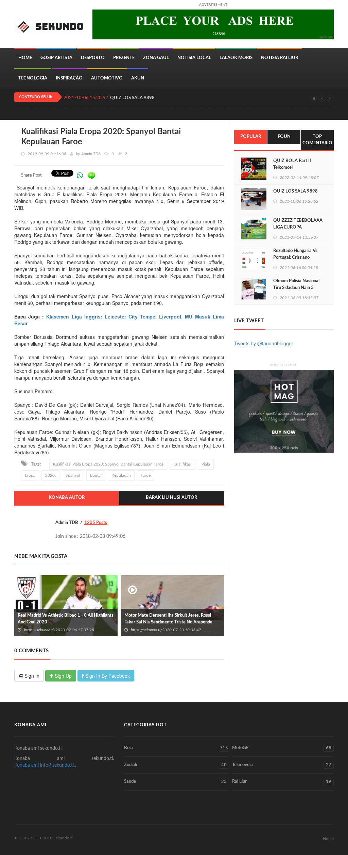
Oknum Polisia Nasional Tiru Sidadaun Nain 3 (296, 284)
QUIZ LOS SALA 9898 (132, 98)
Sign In (31, 675)
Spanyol (73, 475)
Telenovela (281, 765)
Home (25, 58)
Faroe (146, 475)
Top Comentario (317, 139)
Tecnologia (32, 78)
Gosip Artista (56, 58)
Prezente (124, 58)
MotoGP (281, 748)
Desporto (93, 58)
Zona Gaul (156, 58)
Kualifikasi (182, 464)
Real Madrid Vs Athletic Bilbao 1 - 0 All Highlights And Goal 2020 (66, 618)
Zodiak (175, 765)
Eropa (30, 475)
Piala (206, 464)
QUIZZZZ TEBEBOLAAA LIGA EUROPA (298, 224)
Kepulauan (121, 475)
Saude (175, 781)
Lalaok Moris (236, 58)
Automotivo (107, 78)
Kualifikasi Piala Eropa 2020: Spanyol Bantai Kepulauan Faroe (108, 464)
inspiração (69, 78)
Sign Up (62, 675)
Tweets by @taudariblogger (263, 343)
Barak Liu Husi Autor (171, 497)
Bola (176, 748)
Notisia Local (194, 58)
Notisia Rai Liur (279, 58)
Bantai (96, 475)
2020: (50, 475)
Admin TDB (91, 154)
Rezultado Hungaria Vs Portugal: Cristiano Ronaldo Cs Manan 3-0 (295, 258)
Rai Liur (281, 781)
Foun (284, 136)
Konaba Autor (67, 497)
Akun (137, 78)
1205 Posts (95, 523)
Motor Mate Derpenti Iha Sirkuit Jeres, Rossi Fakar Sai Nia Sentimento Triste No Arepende (168, 618)
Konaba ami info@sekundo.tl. (44, 765)
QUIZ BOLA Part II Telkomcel (292, 164)
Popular (250, 136)
